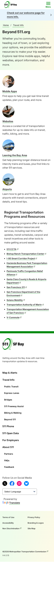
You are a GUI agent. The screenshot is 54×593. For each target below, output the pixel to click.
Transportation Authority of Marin (24, 304)
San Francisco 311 (16, 287)
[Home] (11, 4)
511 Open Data (10, 433)
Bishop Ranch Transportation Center (25, 253)
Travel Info (18, 25)
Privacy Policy (34, 517)
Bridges (8, 399)
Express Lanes (11, 393)
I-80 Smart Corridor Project (21, 258)
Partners (8, 454)
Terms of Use (8, 517)
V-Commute (13, 317)
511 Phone (8, 426)
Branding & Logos (36, 523)
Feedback (9, 467)
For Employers (10, 440)
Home (6, 25)
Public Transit (11, 386)
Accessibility (8, 523)
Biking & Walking (12, 412)
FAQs (6, 460)
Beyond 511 (10, 419)
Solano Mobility (15, 300)
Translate (14, 502)
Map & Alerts (9, 372)
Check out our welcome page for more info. (26, 14)
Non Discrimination (11, 528)
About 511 (8, 447)
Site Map (31, 528)
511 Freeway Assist (14, 406)
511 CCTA (11, 249)
